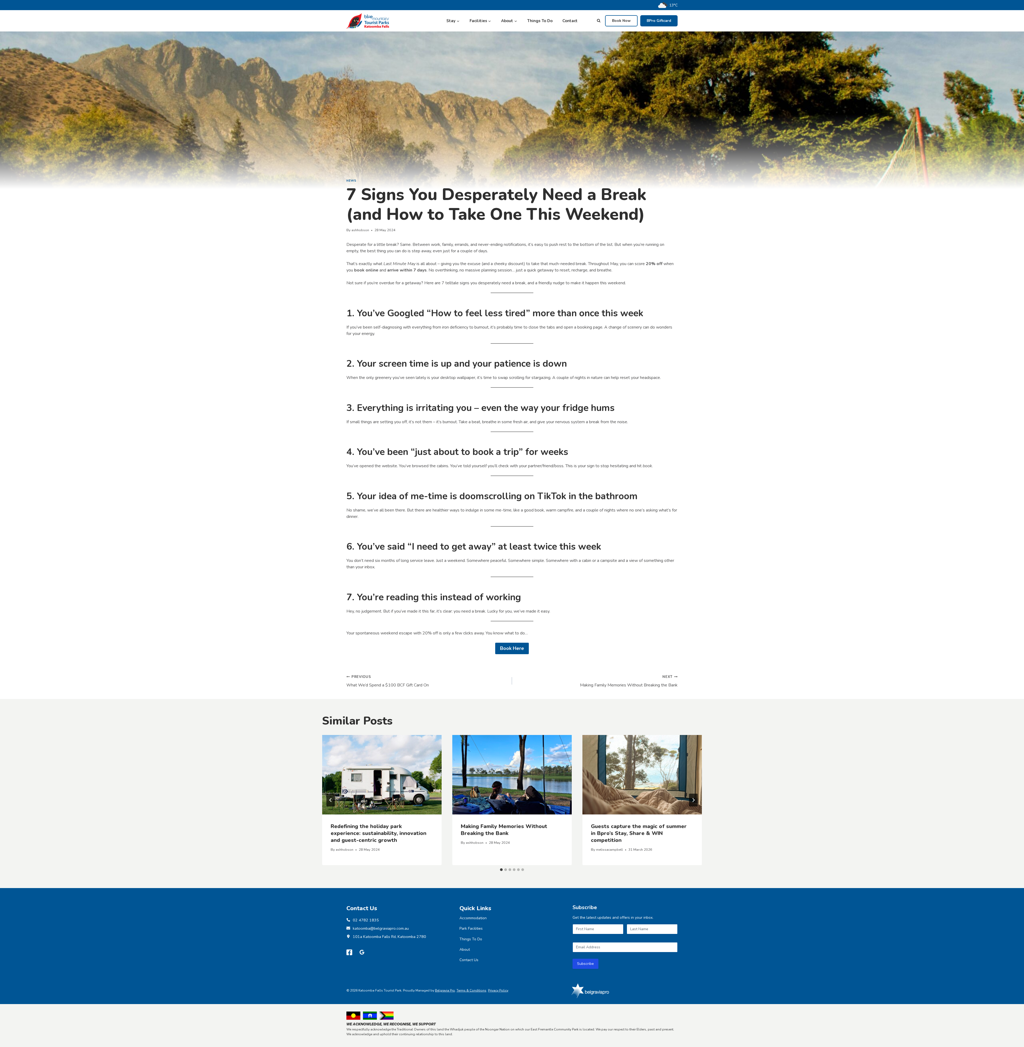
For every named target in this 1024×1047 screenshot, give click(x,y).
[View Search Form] (598, 21)
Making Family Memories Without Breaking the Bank (629, 681)
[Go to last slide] (330, 800)
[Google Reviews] (362, 952)
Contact (570, 20)
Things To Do (540, 20)
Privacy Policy (498, 990)
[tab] (501, 869)
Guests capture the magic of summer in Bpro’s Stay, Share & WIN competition (639, 833)
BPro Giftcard (659, 20)
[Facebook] (349, 952)
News (351, 181)
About (464, 949)
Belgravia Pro (445, 990)
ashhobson (360, 230)
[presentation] (382, 775)
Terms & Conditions (471, 990)
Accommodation (473, 918)
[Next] (693, 800)
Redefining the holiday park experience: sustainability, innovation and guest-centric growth (378, 833)
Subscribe (585, 963)
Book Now (621, 20)
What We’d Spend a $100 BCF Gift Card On (387, 681)
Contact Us (468, 959)
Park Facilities (471, 928)
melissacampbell (609, 849)
